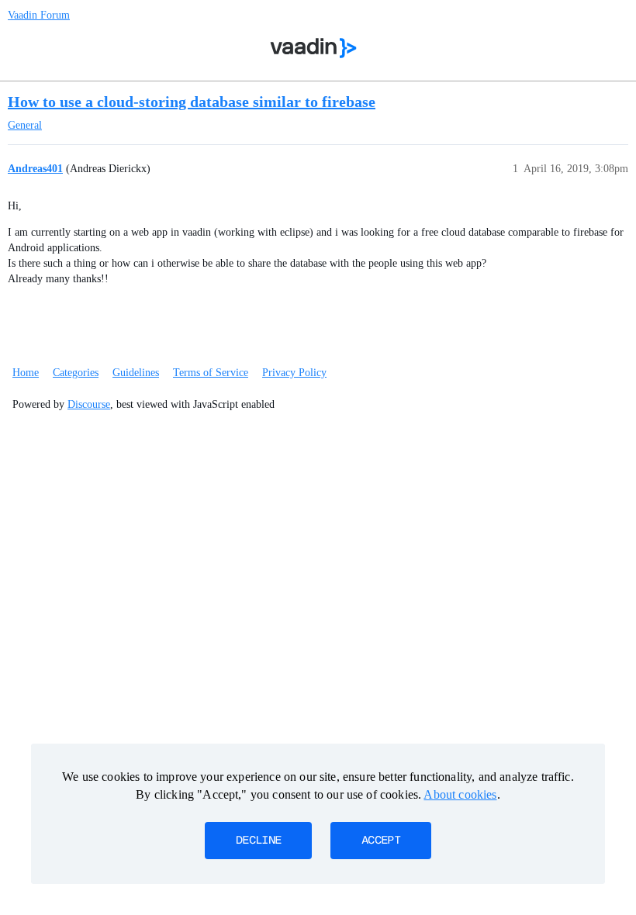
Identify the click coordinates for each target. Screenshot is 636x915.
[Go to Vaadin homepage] (313, 48)
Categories (76, 372)
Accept (380, 840)
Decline (258, 840)
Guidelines (135, 372)
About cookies (459, 794)
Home (25, 372)
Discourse (88, 404)
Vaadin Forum (39, 15)
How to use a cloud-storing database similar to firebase (191, 101)
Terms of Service (210, 372)
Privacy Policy (294, 372)
